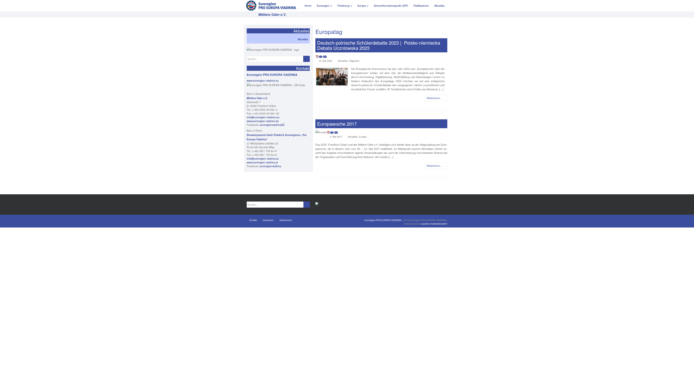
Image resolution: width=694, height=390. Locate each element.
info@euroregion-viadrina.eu (263, 117)
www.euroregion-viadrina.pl (262, 162)
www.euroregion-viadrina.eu (263, 80)
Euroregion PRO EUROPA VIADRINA (383, 220)
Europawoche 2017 (337, 123)
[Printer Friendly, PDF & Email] (321, 56)
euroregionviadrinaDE (272, 125)
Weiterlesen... (435, 98)
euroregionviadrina (270, 166)
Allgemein (354, 60)
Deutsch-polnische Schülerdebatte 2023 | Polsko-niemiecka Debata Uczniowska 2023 (378, 45)
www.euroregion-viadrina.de (263, 121)
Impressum (268, 220)
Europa (363, 136)
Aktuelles (343, 60)
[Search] (306, 59)
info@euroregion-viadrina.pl (263, 158)
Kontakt (253, 220)
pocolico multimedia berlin (434, 223)
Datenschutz (286, 220)
